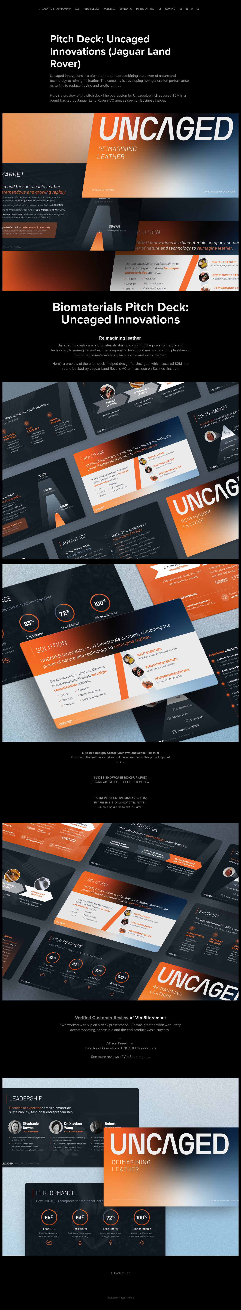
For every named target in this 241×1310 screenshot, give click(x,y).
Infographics (145, 9)
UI (159, 9)
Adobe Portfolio (126, 1297)
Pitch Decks (91, 9)
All (77, 9)
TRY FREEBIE (102, 802)
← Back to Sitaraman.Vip (55, 9)
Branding (125, 9)
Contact (171, 9)
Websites (109, 9)
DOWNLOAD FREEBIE (105, 782)
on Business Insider (163, 368)
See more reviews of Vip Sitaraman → (120, 1056)
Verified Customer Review (101, 1017)
